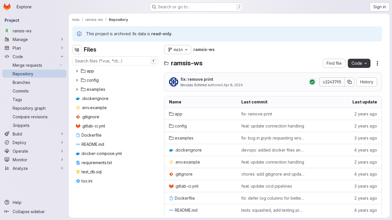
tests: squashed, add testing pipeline (272, 210)
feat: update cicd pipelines (266, 186)
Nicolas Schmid (194, 85)
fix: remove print (197, 79)
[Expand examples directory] (76, 89)
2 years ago (365, 113)
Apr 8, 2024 (233, 85)
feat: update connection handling (272, 125)
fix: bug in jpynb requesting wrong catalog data (272, 137)
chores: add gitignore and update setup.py (272, 174)
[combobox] (115, 60)
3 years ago (365, 137)
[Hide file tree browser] (76, 49)
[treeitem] (115, 71)
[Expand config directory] (76, 80)
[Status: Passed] (312, 81)
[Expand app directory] (76, 71)
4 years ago (365, 150)
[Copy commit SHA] (349, 82)
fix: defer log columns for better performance (272, 198)
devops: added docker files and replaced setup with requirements (272, 150)
